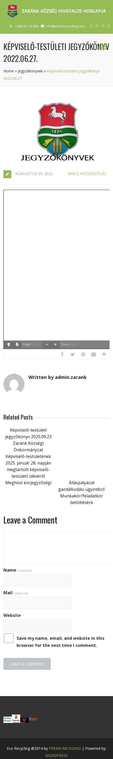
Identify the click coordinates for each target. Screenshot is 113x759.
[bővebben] (33, 721)
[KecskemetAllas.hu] (16, 721)
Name (17, 570)
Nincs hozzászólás (87, 173)
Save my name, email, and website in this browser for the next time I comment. (60, 641)
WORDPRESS (56, 755)
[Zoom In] (55, 345)
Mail (15, 593)
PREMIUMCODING (65, 748)
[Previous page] (9, 345)
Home (8, 70)
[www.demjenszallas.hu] (7, 721)
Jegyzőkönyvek (30, 70)
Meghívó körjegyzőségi (28, 483)
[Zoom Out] (47, 345)
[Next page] (17, 345)
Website (12, 615)
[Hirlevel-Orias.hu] (24, 721)
